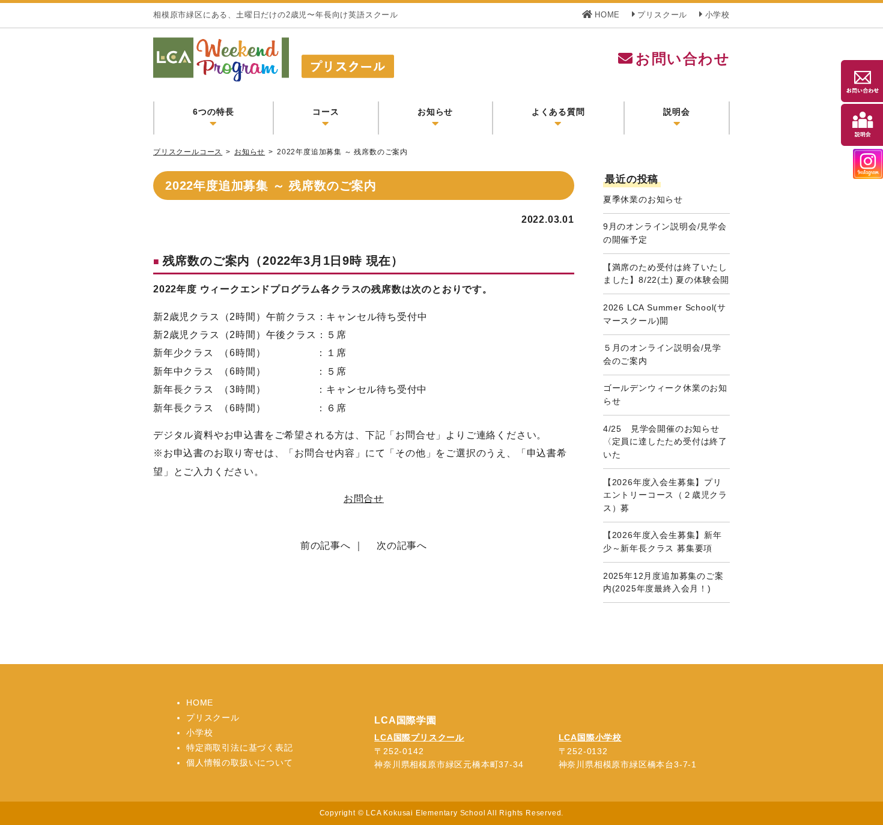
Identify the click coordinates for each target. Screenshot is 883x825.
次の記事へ (402, 545)
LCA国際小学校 (590, 737)
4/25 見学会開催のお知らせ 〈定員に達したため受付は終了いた (666, 441)
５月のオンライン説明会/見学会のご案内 (662, 354)
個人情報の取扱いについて (239, 762)
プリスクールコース (187, 152)
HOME (607, 14)
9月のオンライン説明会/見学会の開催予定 (665, 233)
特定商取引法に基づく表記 (239, 747)
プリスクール (662, 14)
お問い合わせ (683, 58)
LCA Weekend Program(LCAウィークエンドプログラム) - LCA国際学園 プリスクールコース (338, 59)
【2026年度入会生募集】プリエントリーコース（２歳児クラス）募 (665, 495)
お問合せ (364, 499)
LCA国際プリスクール (419, 737)
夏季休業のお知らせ (643, 199)
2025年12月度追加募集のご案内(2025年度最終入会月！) (663, 582)
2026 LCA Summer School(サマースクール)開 (664, 314)
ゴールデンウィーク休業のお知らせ (665, 394)
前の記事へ (325, 545)
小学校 (717, 14)
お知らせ (249, 152)
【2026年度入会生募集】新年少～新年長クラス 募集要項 (662, 541)
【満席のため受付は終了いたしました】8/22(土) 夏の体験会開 (666, 273)
